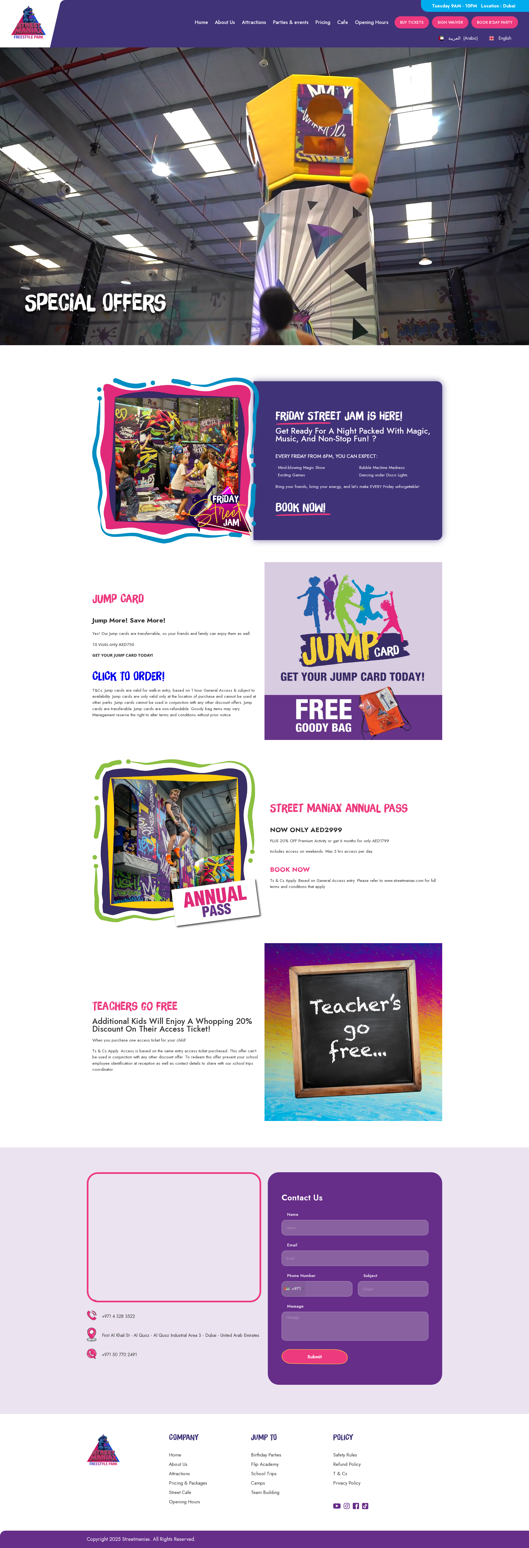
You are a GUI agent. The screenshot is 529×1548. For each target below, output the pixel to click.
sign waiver (450, 22)
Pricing (322, 22)
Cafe (342, 22)
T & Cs (340, 1473)
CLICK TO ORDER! (128, 675)
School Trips (264, 1473)
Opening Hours (371, 22)
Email (292, 1245)
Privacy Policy (346, 1483)
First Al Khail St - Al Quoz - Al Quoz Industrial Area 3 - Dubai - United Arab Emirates (180, 1335)
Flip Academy (265, 1464)
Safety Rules (345, 1455)
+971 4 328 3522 (118, 1316)
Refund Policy (347, 1464)
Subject (370, 1276)
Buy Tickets (411, 22)
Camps (258, 1483)
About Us (225, 22)
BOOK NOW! (300, 507)
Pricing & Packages (188, 1483)
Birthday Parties (266, 1455)
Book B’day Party (494, 22)
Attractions (254, 22)
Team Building (265, 1492)
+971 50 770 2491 (119, 1354)
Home (201, 22)
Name (292, 1214)
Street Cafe (180, 1492)
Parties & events (291, 22)
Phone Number (301, 1276)
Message (295, 1306)
